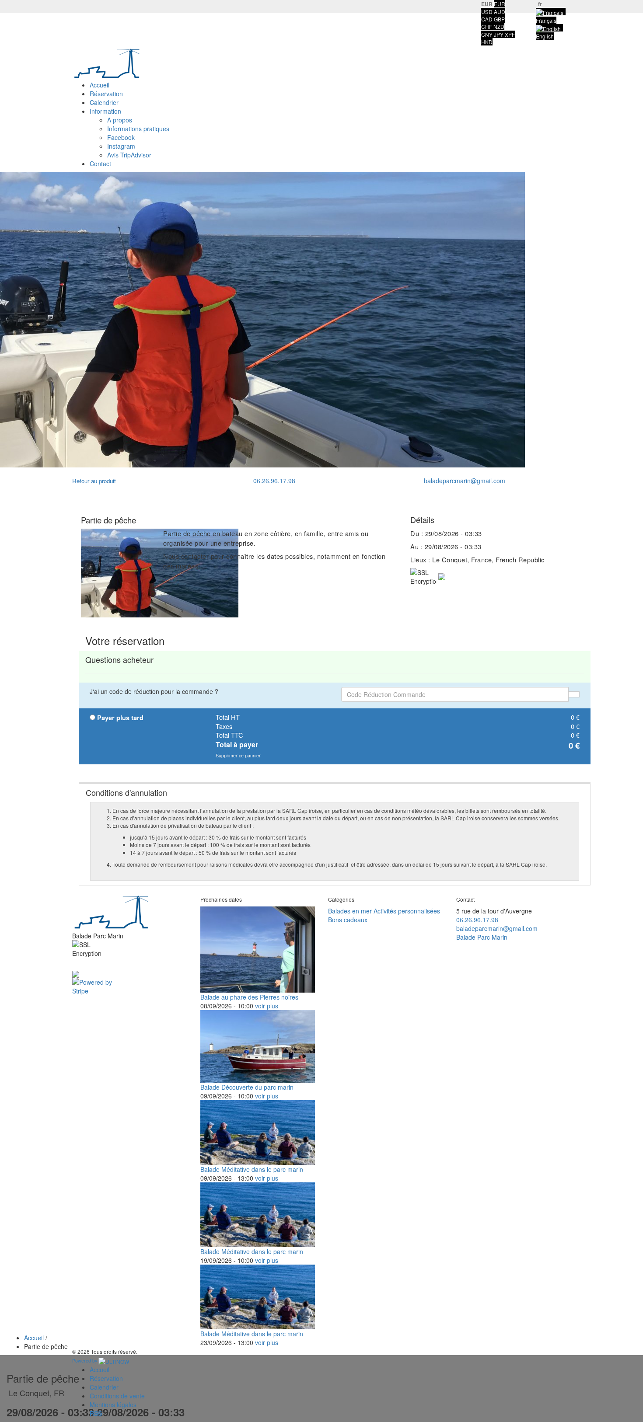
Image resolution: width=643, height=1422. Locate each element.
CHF (486, 26)
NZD (498, 26)
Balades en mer (350, 910)
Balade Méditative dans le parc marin (251, 1169)
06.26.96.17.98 (273, 480)
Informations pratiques (138, 128)
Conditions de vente (117, 1395)
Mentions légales (113, 1404)
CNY (487, 34)
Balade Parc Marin (481, 937)
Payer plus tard (120, 718)
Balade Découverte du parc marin (247, 1087)
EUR (499, 3)
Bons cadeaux (347, 919)
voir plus (266, 1005)
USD (487, 11)
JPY (498, 34)
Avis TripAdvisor (129, 154)
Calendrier (104, 102)
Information (105, 111)
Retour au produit (94, 481)
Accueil (99, 84)
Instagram (121, 146)
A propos (119, 119)
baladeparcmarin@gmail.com (463, 480)
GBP (499, 19)
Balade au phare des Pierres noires (249, 997)
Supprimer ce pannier (238, 755)
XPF (510, 34)
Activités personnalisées (407, 910)
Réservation (106, 93)
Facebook (121, 137)
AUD (499, 11)
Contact (100, 163)
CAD (487, 19)
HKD (487, 41)
